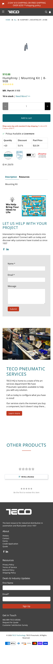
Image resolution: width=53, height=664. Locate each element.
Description (11, 176)
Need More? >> (23, 96)
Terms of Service (10, 567)
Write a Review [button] (27, 477)
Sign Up (26, 606)
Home (8, 20)
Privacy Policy (8, 564)
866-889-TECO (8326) (11, 620)
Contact (6, 538)
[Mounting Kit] (26, 46)
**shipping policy (32, 5)
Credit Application (10, 544)
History (6, 535)
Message (12, 286)
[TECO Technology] (24, 12)
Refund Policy (8, 570)
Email (11, 274)
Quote (5, 546)
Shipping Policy (9, 572)
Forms (5, 541)
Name (11, 263)
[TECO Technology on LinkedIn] (7, 249)
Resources (24, 176)
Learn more (14, 413)
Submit (13, 309)
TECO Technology (18, 635)
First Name (8, 582)
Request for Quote (10, 622)
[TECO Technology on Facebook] (4, 249)
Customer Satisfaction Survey (15, 625)
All (15, 20)
